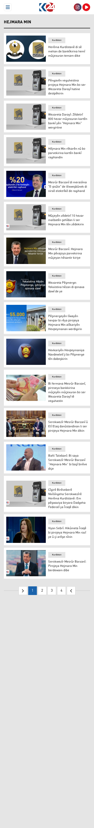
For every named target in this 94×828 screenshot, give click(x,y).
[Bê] (71, 590)
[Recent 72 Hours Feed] (77, 7)
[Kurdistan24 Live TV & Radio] (86, 7)
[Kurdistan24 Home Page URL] (47, 7)
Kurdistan (56, 40)
